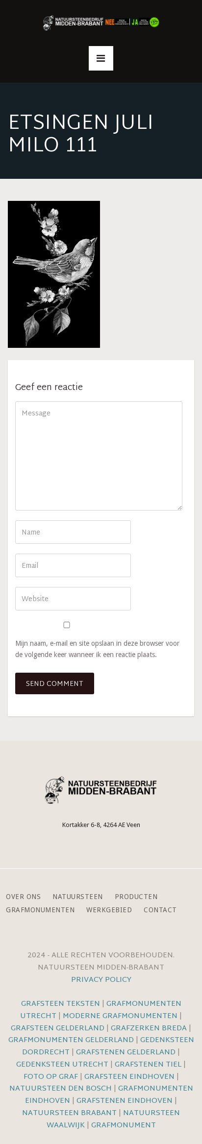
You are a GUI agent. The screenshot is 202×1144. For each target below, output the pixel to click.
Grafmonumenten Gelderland (71, 1040)
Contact (160, 910)
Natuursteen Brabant (69, 1113)
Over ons (23, 897)
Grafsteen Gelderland (57, 1028)
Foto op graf (51, 1077)
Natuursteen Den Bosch (60, 1088)
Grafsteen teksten (60, 1004)
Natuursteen (77, 897)
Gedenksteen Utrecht (63, 1064)
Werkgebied (109, 910)
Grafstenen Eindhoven (124, 1101)
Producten (136, 897)
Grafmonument (123, 1125)
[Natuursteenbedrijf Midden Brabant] (101, 23)
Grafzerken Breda (149, 1028)
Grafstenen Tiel (148, 1064)
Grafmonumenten (40, 910)
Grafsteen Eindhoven (129, 1077)
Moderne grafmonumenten (120, 1016)
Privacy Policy (101, 980)
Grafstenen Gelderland (126, 1052)
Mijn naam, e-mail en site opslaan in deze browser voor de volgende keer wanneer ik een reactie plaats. (97, 648)
